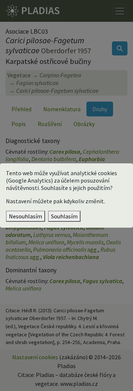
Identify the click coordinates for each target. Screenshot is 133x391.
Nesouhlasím (25, 216)
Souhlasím (64, 216)
